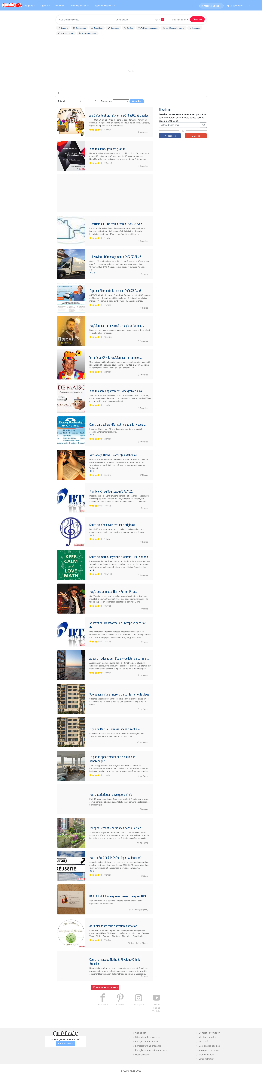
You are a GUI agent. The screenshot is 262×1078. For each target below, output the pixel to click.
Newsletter (165, 109)
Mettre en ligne (211, 6)
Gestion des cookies (209, 1045)
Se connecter (236, 5)
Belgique (28, 5)
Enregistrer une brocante (148, 1045)
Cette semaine (179, 19)
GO (203, 125)
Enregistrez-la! (65, 1043)
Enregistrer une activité (147, 1041)
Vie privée (204, 1041)
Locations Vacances (103, 5)
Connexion (140, 1032)
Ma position (157, 20)
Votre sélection (206, 1059)
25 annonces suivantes (105, 987)
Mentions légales (207, 1037)
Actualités (59, 5)
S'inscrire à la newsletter (147, 1037)
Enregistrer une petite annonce (151, 1050)
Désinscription (142, 1054)
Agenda (44, 5)
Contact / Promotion (209, 1032)
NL (249, 5)
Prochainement (206, 1054)
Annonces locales (77, 5)
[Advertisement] (105, 193)
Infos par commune (209, 1050)
